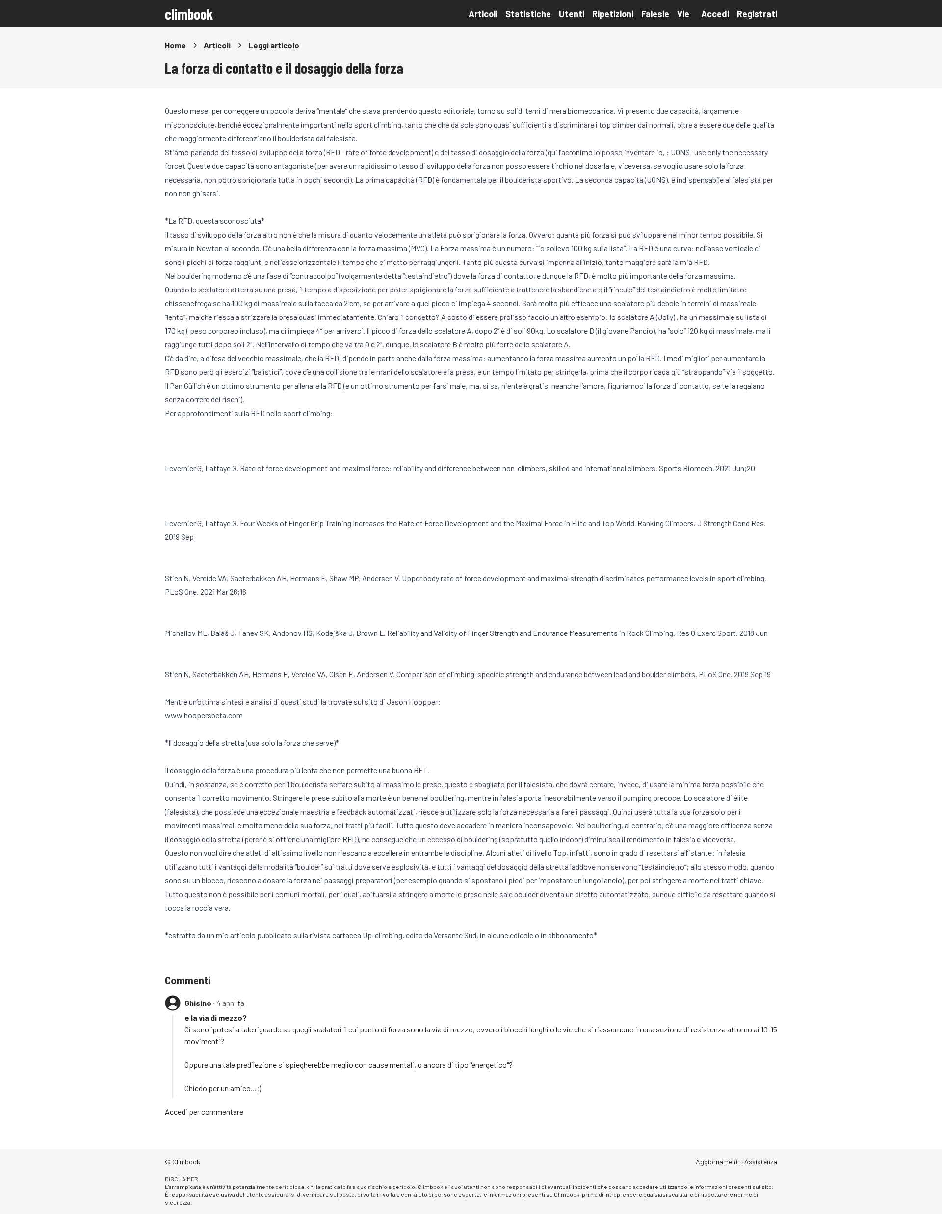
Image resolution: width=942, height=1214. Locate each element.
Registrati (757, 13)
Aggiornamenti (718, 1162)
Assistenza (760, 1162)
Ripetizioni (612, 13)
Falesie (655, 13)
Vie (683, 13)
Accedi (715, 13)
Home (175, 45)
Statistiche (528, 13)
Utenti (571, 13)
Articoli (483, 13)
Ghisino (197, 1002)
